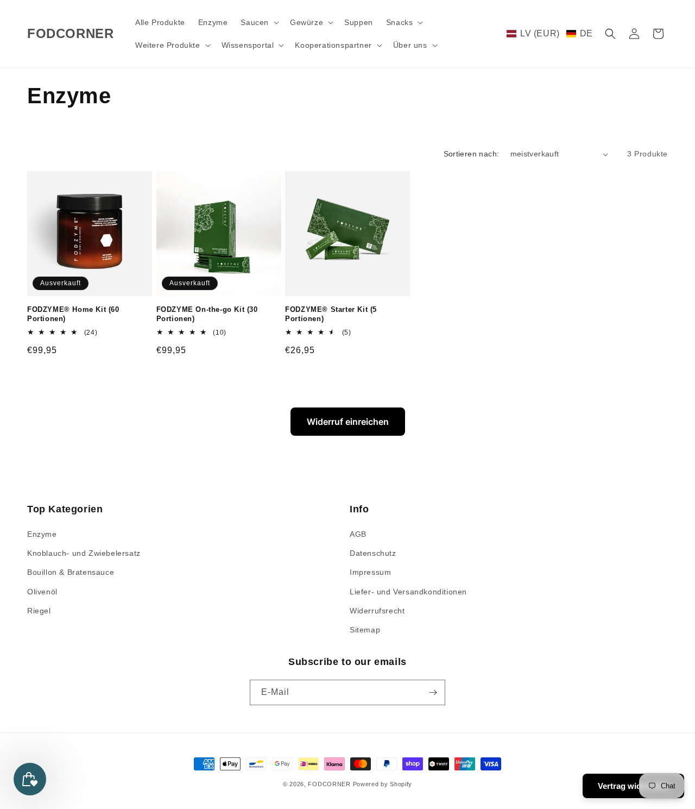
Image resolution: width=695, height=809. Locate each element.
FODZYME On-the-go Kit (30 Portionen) (207, 314)
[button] (258, 22)
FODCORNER (329, 784)
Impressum (370, 572)
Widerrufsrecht (377, 610)
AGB (358, 534)
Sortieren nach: (472, 153)
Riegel (39, 610)
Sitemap (365, 629)
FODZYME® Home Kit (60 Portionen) (73, 314)
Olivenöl (42, 591)
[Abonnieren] (433, 692)
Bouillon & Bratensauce (70, 572)
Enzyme (42, 534)
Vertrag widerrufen (633, 786)
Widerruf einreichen (348, 421)
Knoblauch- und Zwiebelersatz (84, 553)
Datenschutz (373, 553)
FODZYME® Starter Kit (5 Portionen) (331, 314)
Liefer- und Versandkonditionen (408, 591)
